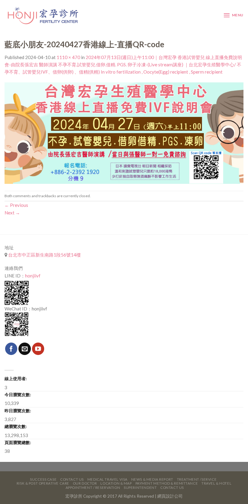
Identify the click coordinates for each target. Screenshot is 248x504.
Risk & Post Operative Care (43, 483)
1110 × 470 (68, 57)
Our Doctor (85, 483)
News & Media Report (152, 479)
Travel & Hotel (216, 483)
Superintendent (140, 487)
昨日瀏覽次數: (18, 410)
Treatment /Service (197, 479)
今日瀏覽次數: (18, 394)
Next (12, 212)
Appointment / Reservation (93, 487)
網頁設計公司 (170, 496)
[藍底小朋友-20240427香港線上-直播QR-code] (124, 132)
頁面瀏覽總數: (18, 442)
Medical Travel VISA (107, 479)
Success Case (43, 479)
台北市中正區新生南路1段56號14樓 (44, 254)
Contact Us (72, 479)
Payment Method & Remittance (166, 483)
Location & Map (116, 483)
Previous (16, 205)
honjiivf (33, 275)
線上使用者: (16, 378)
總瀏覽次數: (16, 426)
